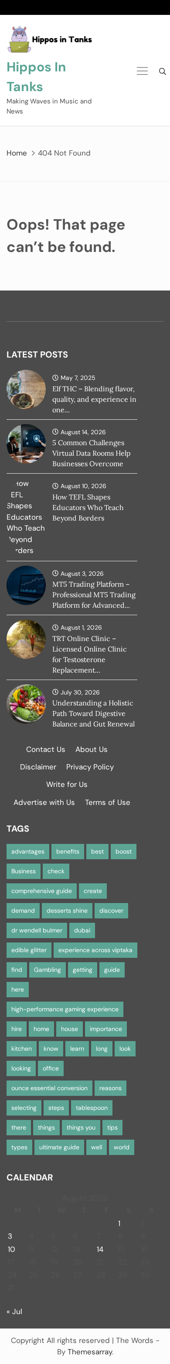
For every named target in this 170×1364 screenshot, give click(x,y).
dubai (82, 930)
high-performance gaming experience (65, 1009)
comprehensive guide (41, 891)
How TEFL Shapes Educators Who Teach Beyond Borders (88, 507)
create (93, 891)
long (102, 1048)
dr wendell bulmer (36, 930)
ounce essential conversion (49, 1088)
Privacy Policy (90, 767)
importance (106, 1029)
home (41, 1029)
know (51, 1048)
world (121, 1147)
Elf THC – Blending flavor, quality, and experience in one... (94, 399)
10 (11, 1249)
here (17, 989)
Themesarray (90, 1352)
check (56, 871)
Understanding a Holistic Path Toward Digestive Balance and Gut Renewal (93, 713)
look (125, 1048)
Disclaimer (38, 767)
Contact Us (45, 749)
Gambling (47, 970)
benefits (67, 851)
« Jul (14, 1311)
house (69, 1029)
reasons (110, 1088)
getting (82, 970)
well (96, 1147)
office (51, 1068)
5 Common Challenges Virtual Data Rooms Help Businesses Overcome (91, 453)
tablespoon (92, 1108)
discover (111, 910)
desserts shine (67, 910)
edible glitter (29, 950)
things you (81, 1127)
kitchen (21, 1048)
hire (16, 1029)
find (16, 970)
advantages (27, 851)
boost (124, 851)
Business (23, 871)
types (19, 1147)
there (18, 1127)
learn (77, 1048)
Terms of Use (107, 802)
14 (100, 1249)
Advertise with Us (44, 802)
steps (56, 1108)
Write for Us (67, 784)
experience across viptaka (95, 950)
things (46, 1127)
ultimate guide (59, 1147)
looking (21, 1068)
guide (112, 970)
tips (112, 1127)
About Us (91, 749)
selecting (24, 1108)
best (97, 851)
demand (23, 910)
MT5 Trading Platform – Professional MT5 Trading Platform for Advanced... (94, 594)
